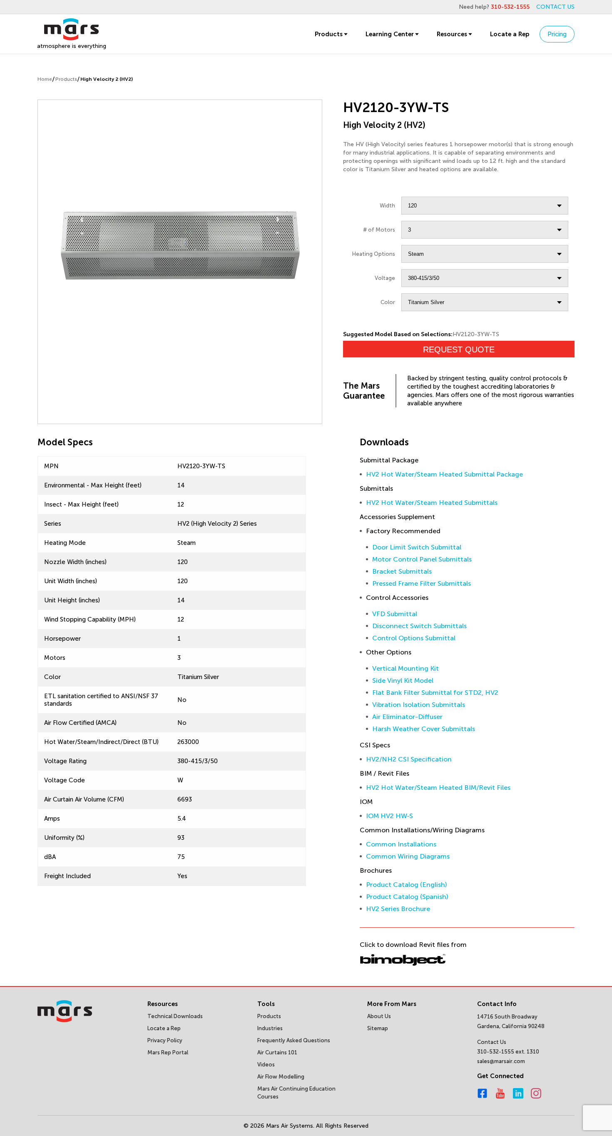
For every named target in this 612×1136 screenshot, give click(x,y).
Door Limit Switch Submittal (416, 547)
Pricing (557, 34)
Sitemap (377, 1028)
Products (329, 34)
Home (44, 79)
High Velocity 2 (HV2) (106, 79)
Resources (452, 34)
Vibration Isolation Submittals (418, 705)
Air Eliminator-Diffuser (407, 717)
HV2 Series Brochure (398, 909)
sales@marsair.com (501, 1061)
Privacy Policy (164, 1040)
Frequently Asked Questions (293, 1040)
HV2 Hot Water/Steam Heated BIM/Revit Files (438, 787)
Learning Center (390, 34)
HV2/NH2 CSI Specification (409, 759)
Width (387, 205)
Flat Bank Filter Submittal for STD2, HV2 (435, 693)
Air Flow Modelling (280, 1077)
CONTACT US (555, 6)
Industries (270, 1028)
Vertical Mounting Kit (405, 668)
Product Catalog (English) (406, 885)
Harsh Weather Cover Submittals (423, 729)
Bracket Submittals (402, 571)
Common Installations (401, 844)
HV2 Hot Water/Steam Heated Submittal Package (444, 474)
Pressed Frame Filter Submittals (421, 583)
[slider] (180, 243)
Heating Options (373, 254)
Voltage (385, 278)
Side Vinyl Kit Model (402, 680)
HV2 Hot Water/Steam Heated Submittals (432, 503)
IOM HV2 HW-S (389, 816)
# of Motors (379, 230)
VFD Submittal (394, 614)
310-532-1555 (510, 6)
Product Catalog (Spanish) (407, 897)
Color (388, 302)
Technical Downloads (175, 1016)
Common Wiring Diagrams (408, 856)
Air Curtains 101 (277, 1052)
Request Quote (459, 349)
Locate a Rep (509, 34)
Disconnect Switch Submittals (419, 626)
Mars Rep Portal (167, 1052)
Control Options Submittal (413, 638)
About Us (379, 1016)
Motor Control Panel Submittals (422, 559)
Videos (266, 1064)
